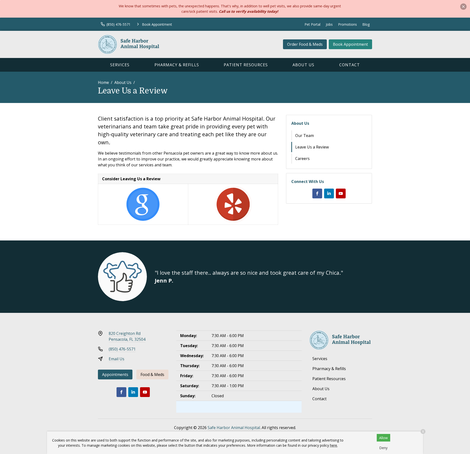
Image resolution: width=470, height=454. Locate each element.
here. (334, 445)
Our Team (304, 135)
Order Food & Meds (305, 44)
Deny (383, 447)
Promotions (347, 24)
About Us (303, 65)
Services (119, 65)
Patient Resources (246, 65)
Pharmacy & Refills (176, 65)
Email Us (116, 359)
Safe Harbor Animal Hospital (234, 427)
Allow (383, 437)
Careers (302, 158)
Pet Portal (312, 24)
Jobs (329, 24)
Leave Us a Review (312, 147)
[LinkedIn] (329, 193)
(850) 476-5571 (122, 349)
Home (103, 82)
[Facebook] (317, 193)
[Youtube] (341, 193)
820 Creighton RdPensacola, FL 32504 (127, 336)
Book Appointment (350, 44)
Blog (366, 24)
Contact (349, 65)
